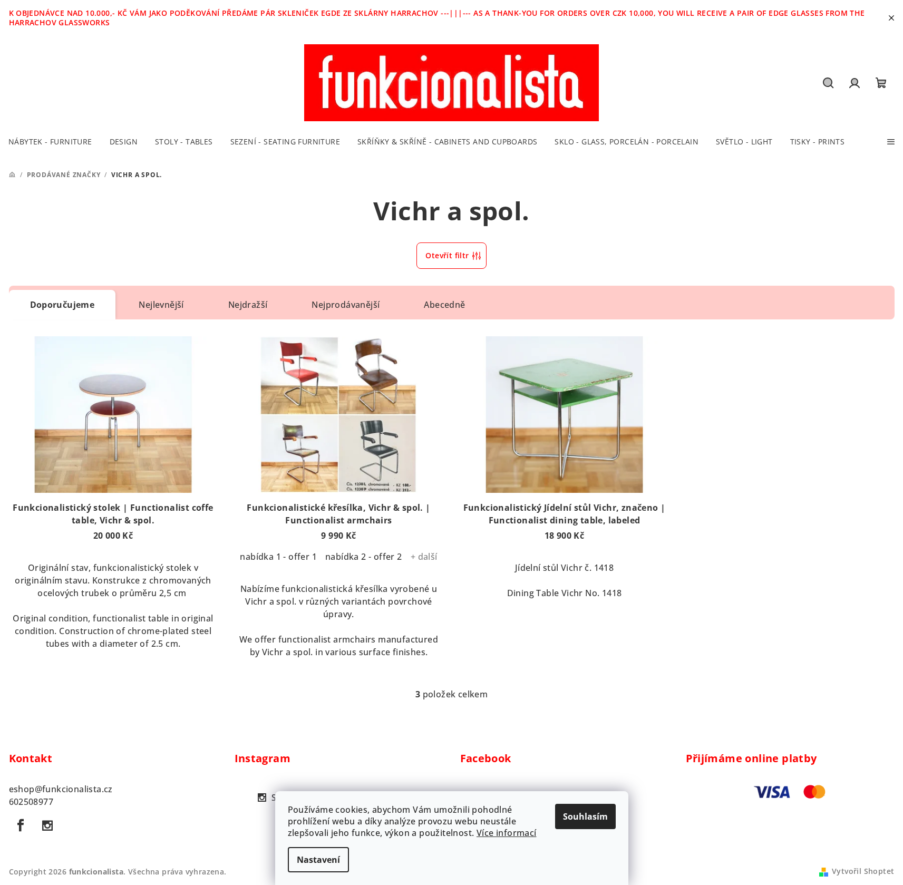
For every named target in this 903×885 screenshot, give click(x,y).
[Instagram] (47, 825)
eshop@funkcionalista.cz (61, 789)
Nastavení (318, 859)
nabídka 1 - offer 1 (278, 556)
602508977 (31, 802)
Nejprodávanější (346, 304)
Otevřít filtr (447, 255)
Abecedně (444, 304)
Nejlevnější (161, 304)
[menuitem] (50, 142)
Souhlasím (585, 816)
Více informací (507, 833)
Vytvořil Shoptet (863, 871)
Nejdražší (248, 304)
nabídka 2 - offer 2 (363, 556)
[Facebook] (21, 825)
